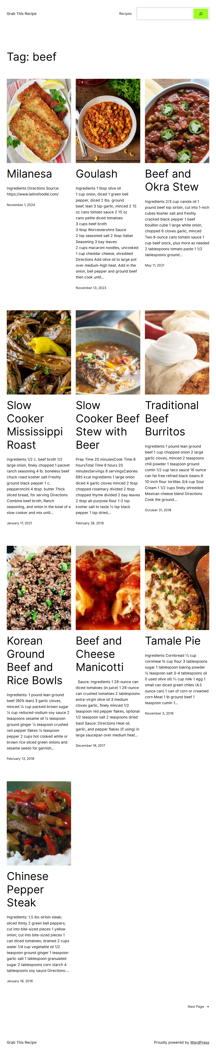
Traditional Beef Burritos (172, 418)
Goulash (97, 173)
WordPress (199, 1042)
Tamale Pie (173, 640)
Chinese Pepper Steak (28, 889)
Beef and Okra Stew (172, 180)
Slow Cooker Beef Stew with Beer (108, 425)
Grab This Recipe (21, 13)
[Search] (200, 14)
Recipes (125, 14)
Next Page (198, 1007)
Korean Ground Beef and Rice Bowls (34, 660)
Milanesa (29, 173)
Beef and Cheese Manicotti (100, 654)
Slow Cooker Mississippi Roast (35, 425)
